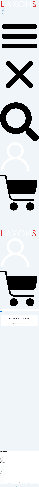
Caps (3, 9)
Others (3, 14)
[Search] (1, 311)
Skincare (3, 10)
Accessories (3, 8)
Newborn (3, 13)
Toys (2, 12)
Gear (2, 11)
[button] (19, 55)
